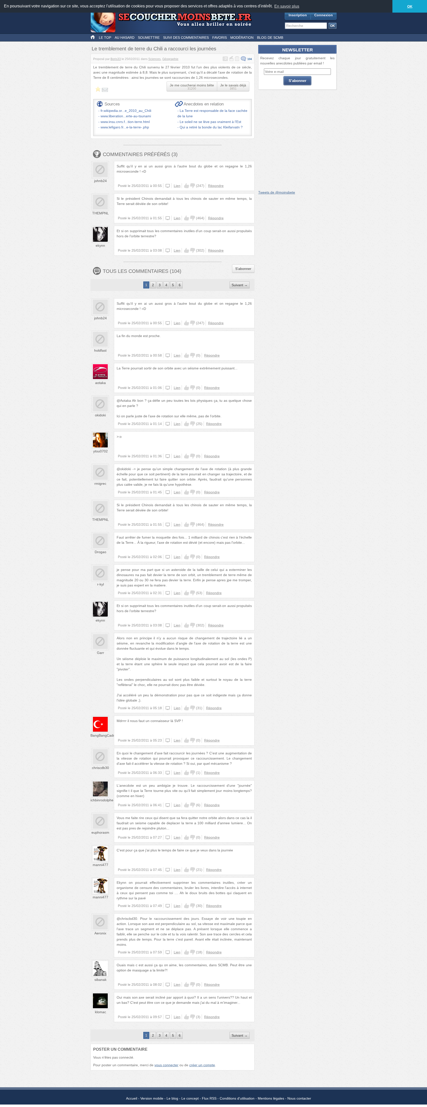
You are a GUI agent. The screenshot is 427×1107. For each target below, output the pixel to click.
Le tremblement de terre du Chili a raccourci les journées (154, 48)
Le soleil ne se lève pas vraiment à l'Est (210, 122)
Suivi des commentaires (186, 38)
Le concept (190, 1098)
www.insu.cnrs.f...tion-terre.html (125, 122)
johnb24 (100, 181)
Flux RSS (209, 1098)
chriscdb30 (100, 768)
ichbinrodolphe (101, 800)
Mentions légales (271, 1098)
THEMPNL (100, 213)
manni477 (100, 865)
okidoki (100, 415)
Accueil (131, 1098)
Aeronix (100, 933)
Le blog (172, 1098)
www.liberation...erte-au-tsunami (126, 116)
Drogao (100, 552)
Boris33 (115, 59)
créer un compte (202, 1065)
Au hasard (124, 38)
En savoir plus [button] (286, 6)
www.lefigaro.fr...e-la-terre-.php (125, 127)
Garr (100, 653)
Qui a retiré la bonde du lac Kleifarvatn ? (211, 127)
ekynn (100, 245)
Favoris (219, 38)
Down (192, 185)
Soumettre (149, 38)
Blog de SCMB (270, 38)
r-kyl (100, 584)
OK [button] (409, 6)
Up (186, 185)
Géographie (170, 59)
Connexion (323, 15)
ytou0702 (100, 451)
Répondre (216, 186)
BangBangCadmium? (107, 735)
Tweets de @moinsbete (276, 192)
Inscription (298, 15)
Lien (177, 186)
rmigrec (100, 483)
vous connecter (166, 1065)
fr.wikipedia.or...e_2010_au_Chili (126, 111)
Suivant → (240, 285)
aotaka (100, 383)
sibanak (100, 980)
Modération (242, 38)
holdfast (100, 350)
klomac (100, 1012)
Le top (105, 38)
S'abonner (243, 269)
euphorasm (100, 832)
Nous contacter (299, 1098)
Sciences (154, 59)
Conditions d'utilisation (237, 1098)
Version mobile (151, 1098)
